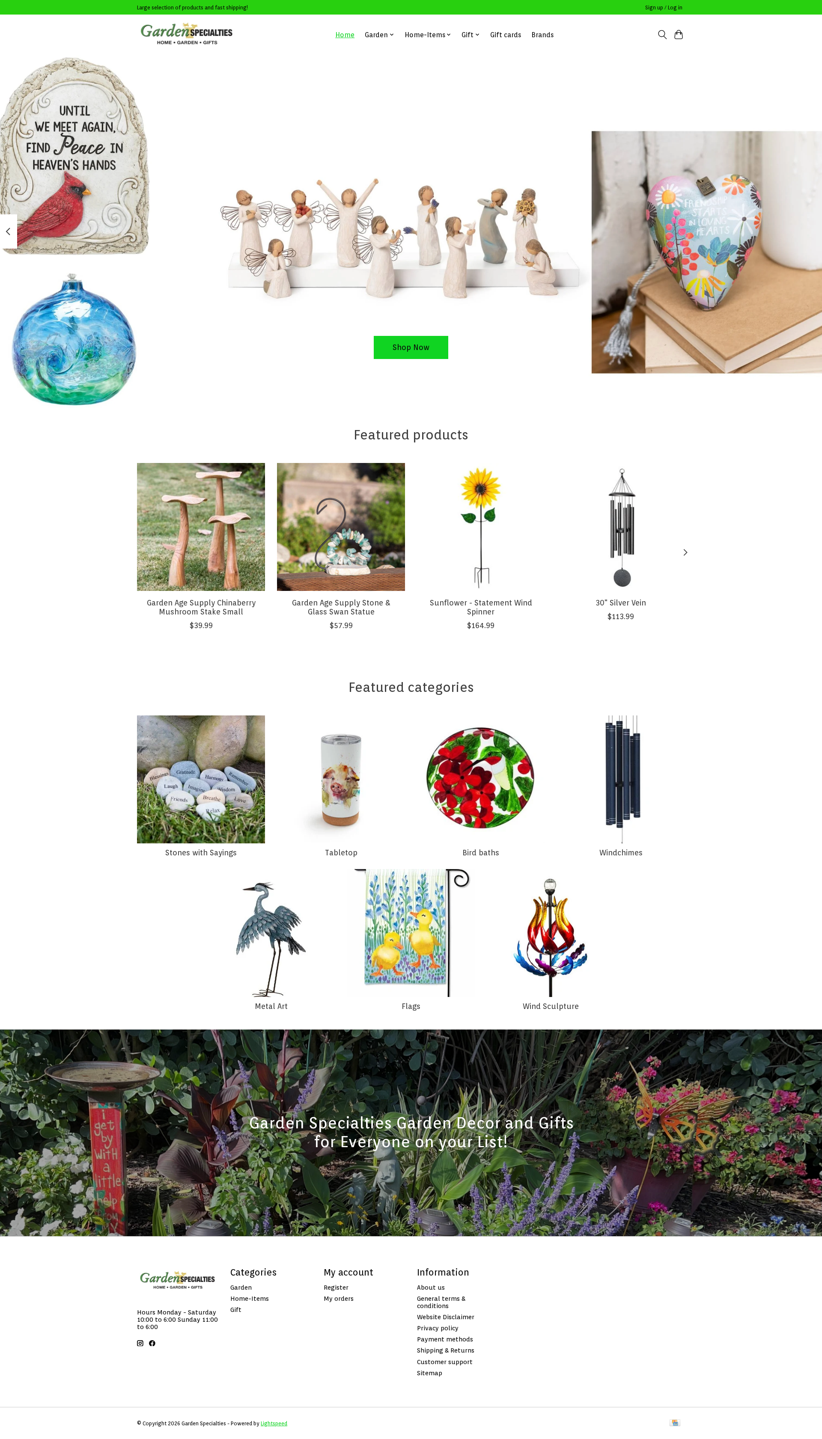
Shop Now (411, 347)
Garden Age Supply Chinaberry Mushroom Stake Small (201, 607)
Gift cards (505, 35)
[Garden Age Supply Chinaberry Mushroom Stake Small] (201, 527)
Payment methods (445, 1339)
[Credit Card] (675, 1423)
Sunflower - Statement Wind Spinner (481, 607)
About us (431, 1287)
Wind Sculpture (551, 1006)
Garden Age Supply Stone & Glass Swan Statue (341, 607)
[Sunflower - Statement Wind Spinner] (481, 527)
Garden (241, 1287)
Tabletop (341, 852)
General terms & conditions (441, 1302)
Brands (542, 35)
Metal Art (271, 1006)
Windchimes (621, 852)
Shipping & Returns (445, 1350)
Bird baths (480, 852)
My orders (339, 1298)
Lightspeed (274, 1423)
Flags (411, 1006)
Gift (235, 1309)
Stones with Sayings (201, 852)
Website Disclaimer (445, 1316)
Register (336, 1287)
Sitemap (429, 1373)
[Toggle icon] (662, 34)
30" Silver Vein (621, 602)
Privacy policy (438, 1328)
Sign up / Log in (663, 7)
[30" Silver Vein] (621, 527)
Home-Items (249, 1298)
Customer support (445, 1361)
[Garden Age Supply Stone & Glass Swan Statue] (341, 527)
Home (344, 35)
